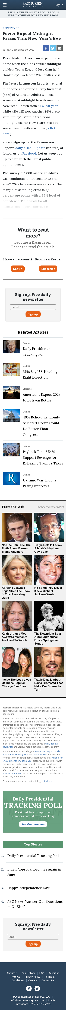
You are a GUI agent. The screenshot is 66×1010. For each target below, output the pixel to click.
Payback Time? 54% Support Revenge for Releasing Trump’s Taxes (43, 457)
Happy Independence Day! (28, 888)
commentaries (40, 754)
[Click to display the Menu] (4, 5)
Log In (59, 5)
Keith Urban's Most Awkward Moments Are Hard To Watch (14, 637)
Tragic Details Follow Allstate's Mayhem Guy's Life (48, 548)
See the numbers (33, 824)
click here (47, 781)
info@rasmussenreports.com (27, 1000)
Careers (32, 980)
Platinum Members (12, 773)
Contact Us (48, 980)
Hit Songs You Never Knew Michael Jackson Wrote (48, 591)
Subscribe (48, 269)
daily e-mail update (29, 148)
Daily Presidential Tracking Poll (33, 856)
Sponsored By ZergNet (50, 507)
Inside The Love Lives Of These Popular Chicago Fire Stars (16, 683)
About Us (12, 973)
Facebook (29, 153)
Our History (28, 973)
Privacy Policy (32, 976)
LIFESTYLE (11, 28)
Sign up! (33, 314)
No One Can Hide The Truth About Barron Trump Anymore (16, 548)
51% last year (48, 106)
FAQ (41, 973)
